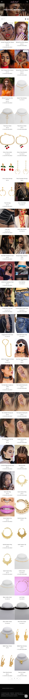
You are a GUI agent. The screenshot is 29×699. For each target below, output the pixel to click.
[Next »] (19, 678)
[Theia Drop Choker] (7, 114)
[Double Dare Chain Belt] (7, 297)
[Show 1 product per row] (25, 19)
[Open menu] (3, 1)
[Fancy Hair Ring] (7, 480)
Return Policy (21, 694)
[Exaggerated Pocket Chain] (7, 323)
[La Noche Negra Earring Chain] (7, 454)
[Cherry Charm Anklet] (7, 141)
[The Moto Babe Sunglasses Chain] (7, 373)
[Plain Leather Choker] (7, 610)
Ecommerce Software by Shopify (9, 695)
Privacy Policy (14, 694)
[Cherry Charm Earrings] (7, 167)
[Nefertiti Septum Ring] (7, 533)
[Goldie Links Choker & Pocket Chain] (7, 347)
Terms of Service (5, 694)
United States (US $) (7, 688)
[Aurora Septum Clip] (7, 507)
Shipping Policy (19, 693)
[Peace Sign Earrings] (7, 661)
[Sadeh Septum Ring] (7, 559)
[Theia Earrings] (7, 191)
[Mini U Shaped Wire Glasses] (7, 59)
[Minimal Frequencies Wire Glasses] (7, 86)
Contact (12, 693)
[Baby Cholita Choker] (7, 586)
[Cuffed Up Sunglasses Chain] (7, 270)
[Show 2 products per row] (28, 19)
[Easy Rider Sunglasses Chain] (7, 244)
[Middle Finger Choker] (7, 634)
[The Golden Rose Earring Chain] (7, 428)
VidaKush (4, 693)
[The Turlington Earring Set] (7, 401)
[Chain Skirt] (7, 218)
